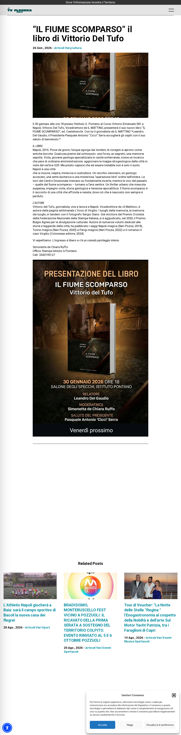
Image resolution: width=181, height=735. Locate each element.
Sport (46, 627)
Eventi (106, 647)
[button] (174, 695)
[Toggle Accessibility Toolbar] (7, 727)
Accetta (102, 724)
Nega (130, 724)
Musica (129, 641)
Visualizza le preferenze (160, 724)
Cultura (76, 48)
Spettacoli (71, 651)
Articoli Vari (62, 48)
